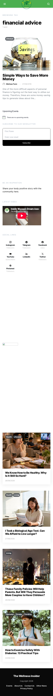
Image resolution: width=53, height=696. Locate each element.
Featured (10, 614)
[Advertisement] (26, 308)
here (16, 191)
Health (9, 437)
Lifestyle (9, 39)
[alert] (26, 117)
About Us (18, 686)
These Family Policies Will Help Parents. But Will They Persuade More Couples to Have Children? (25, 592)
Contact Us (29, 686)
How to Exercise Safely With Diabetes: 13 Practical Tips (22, 652)
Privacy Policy (26, 688)
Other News (41, 686)
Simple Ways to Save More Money (25, 77)
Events (9, 686)
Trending (28, 614)
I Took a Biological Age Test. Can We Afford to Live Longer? (25, 532)
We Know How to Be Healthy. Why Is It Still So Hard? (26, 474)
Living (16, 495)
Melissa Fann (11, 84)
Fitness (19, 614)
